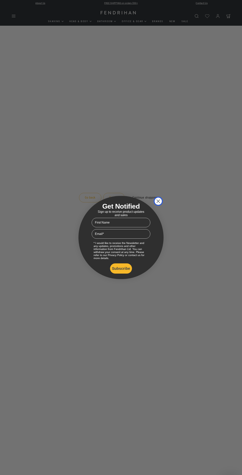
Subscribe (121, 268)
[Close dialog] (158, 201)
